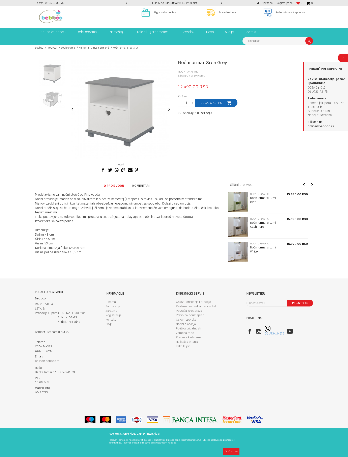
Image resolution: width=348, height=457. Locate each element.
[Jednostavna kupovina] (269, 12)
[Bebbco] (50, 16)
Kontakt (111, 319)
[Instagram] (259, 331)
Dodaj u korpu (211, 103)
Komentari (141, 186)
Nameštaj (84, 47)
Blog (109, 324)
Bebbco (39, 47)
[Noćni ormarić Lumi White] (238, 252)
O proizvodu (114, 186)
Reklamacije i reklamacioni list (196, 306)
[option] (174, 3)
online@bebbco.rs (321, 126)
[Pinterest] (136, 169)
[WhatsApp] (116, 169)
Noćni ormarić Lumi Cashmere (263, 224)
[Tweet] (110, 169)
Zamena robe (185, 332)
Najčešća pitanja (187, 341)
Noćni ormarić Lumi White (263, 249)
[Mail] (130, 169)
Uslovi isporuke (186, 319)
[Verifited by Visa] (255, 419)
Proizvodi (52, 47)
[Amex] (121, 419)
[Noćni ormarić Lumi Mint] (238, 202)
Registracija (113, 315)
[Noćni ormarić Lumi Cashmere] (238, 227)
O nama (111, 301)
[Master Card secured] (232, 419)
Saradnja (111, 310)
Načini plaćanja (186, 324)
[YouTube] (290, 331)
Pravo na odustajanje (190, 315)
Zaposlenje (113, 306)
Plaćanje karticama (188, 337)
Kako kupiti (183, 346)
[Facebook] (103, 169)
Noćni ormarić (101, 47)
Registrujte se (284, 3)
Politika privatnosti (188, 328)
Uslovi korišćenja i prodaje (193, 301)
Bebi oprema (68, 47)
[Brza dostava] (212, 12)
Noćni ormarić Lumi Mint (263, 200)
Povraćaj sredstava (189, 310)
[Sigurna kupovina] (147, 12)
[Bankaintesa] (190, 419)
